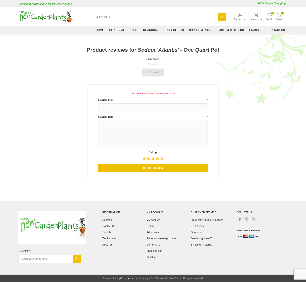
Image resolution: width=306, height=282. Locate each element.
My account (240, 19)
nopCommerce (125, 278)
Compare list (256, 19)
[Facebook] (240, 219)
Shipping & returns (201, 244)
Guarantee (197, 232)
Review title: (106, 99)
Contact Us (108, 225)
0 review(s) (153, 58)
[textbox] (155, 17)
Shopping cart (154, 250)
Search (222, 17)
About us (107, 244)
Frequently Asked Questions (207, 219)
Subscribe (77, 259)
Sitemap (107, 219)
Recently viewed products (161, 238)
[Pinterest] (247, 219)
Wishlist (150, 256)
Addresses (152, 232)
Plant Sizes (197, 225)
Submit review (153, 168)
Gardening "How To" (202, 238)
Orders (150, 225)
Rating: (153, 152)
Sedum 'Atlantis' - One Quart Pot (178, 50)
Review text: (106, 116)
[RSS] (253, 219)
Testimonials (109, 238)
